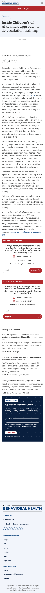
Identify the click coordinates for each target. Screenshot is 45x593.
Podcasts (6, 578)
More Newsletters (12, 437)
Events (5, 570)
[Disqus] (22, 471)
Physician (7, 560)
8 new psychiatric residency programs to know (21, 380)
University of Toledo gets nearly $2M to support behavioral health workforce (21, 358)
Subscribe (21, 8)
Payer (5, 556)
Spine (5, 548)
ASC (4, 544)
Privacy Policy (17, 588)
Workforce (6, 17)
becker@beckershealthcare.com (16, 524)
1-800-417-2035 (9, 520)
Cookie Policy (26, 588)
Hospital (6, 540)
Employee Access (29, 590)
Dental (5, 552)
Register (34, 270)
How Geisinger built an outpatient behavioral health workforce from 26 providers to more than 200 (22, 336)
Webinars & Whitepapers (13, 574)
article (32, 95)
